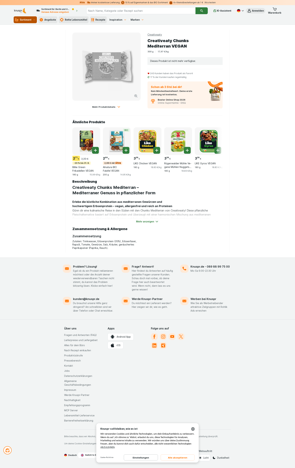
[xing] (163, 345)
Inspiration (115, 19)
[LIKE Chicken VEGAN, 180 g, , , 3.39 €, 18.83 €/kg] (147, 141)
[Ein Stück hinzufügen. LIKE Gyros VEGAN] (217, 150)
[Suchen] (201, 10)
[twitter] (181, 336)
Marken (135, 19)
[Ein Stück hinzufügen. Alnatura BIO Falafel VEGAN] (126, 150)
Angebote (50, 19)
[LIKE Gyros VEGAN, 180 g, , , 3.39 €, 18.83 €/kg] (209, 141)
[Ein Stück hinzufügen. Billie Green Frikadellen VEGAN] (95, 150)
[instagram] (163, 336)
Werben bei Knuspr (203, 299)
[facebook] (154, 336)
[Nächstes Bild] (216, 141)
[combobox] (140, 10)
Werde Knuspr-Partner (147, 299)
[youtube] (172, 336)
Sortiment (25, 19)
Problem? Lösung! (85, 266)
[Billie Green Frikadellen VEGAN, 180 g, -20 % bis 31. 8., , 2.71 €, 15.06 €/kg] (86, 141)
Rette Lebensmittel (76, 19)
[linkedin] (154, 345)
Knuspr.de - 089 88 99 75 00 (210, 266)
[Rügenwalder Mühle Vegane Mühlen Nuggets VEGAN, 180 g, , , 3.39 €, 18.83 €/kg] (178, 141)
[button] (255, 10)
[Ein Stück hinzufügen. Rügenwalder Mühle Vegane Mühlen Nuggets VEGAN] (187, 150)
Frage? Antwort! (143, 266)
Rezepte (100, 19)
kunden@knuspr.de (86, 299)
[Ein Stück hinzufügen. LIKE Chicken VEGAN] (156, 150)
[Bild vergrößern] (136, 96)
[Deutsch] (240, 10)
